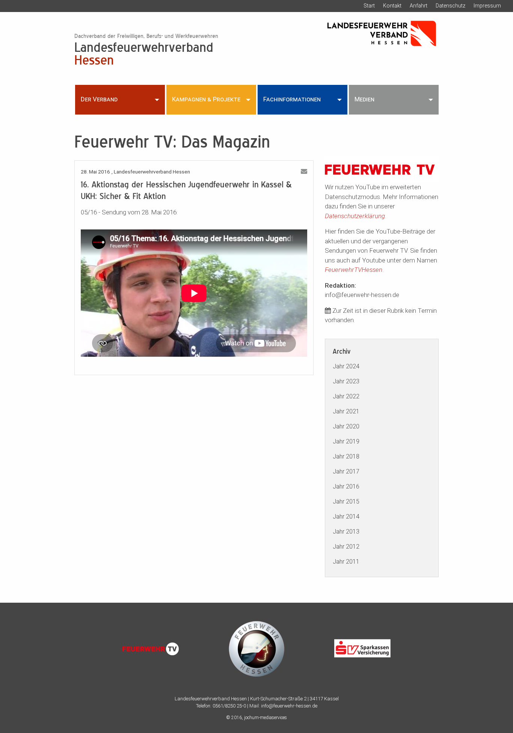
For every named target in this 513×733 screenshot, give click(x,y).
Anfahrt (418, 6)
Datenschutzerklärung (355, 216)
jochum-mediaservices (265, 717)
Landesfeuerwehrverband (143, 52)
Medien (364, 99)
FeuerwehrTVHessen (353, 269)
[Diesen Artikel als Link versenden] (304, 171)
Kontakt (392, 6)
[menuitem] (120, 99)
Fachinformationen (292, 99)
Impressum (487, 6)
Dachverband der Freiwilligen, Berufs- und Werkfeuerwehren (146, 36)
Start (369, 6)
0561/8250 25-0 (229, 706)
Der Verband (99, 99)
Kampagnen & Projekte (206, 99)
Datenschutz (450, 6)
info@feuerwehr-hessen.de (289, 706)
